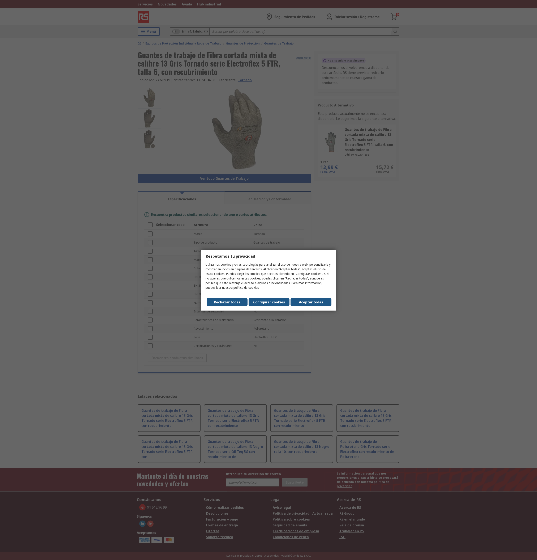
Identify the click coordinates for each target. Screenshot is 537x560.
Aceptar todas (311, 302)
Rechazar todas (227, 302)
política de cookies (246, 288)
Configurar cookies (269, 302)
